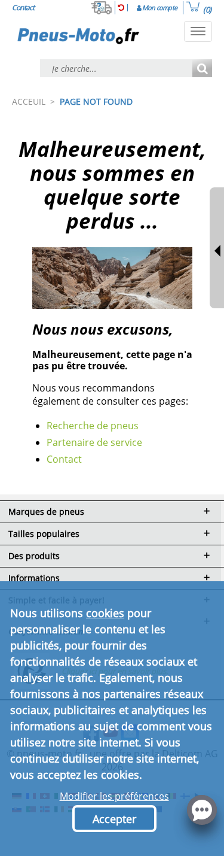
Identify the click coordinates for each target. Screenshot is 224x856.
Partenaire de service (94, 442)
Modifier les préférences (114, 796)
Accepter (114, 819)
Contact (64, 459)
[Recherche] (202, 69)
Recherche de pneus (93, 425)
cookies (105, 613)
